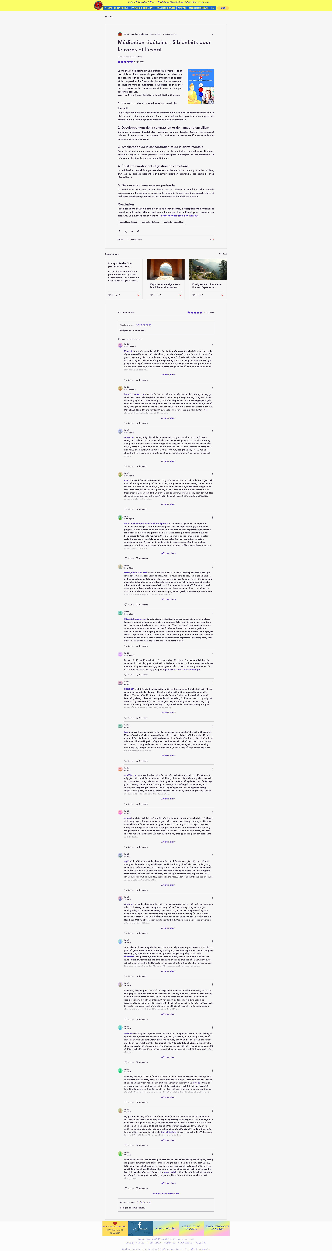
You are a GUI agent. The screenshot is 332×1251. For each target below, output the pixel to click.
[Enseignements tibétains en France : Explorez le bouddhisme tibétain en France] (208, 269)
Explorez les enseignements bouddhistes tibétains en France (165, 286)
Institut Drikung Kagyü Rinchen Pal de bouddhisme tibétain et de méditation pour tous (168, 2)
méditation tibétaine (150, 222)
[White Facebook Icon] (140, 1225)
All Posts (108, 16)
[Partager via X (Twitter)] (125, 231)
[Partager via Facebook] (119, 231)
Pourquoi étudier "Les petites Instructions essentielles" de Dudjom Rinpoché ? (121, 265)
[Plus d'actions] (212, 34)
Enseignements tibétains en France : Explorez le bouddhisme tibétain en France (207, 286)
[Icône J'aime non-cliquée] (125, 380)
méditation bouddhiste (173, 222)
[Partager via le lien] (138, 231)
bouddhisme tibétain (128, 222)
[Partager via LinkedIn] (132, 231)
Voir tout (223, 254)
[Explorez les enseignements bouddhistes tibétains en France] (166, 269)
